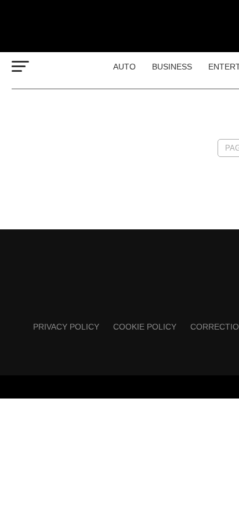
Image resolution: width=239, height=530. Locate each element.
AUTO (124, 66)
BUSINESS (172, 66)
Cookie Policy (144, 326)
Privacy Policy (66, 326)
